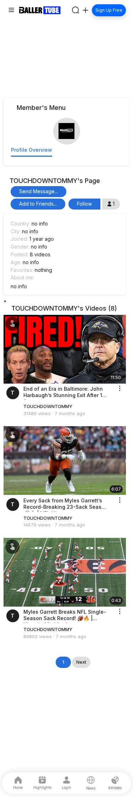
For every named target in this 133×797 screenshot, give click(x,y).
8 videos (40, 254)
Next (81, 662)
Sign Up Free (109, 10)
